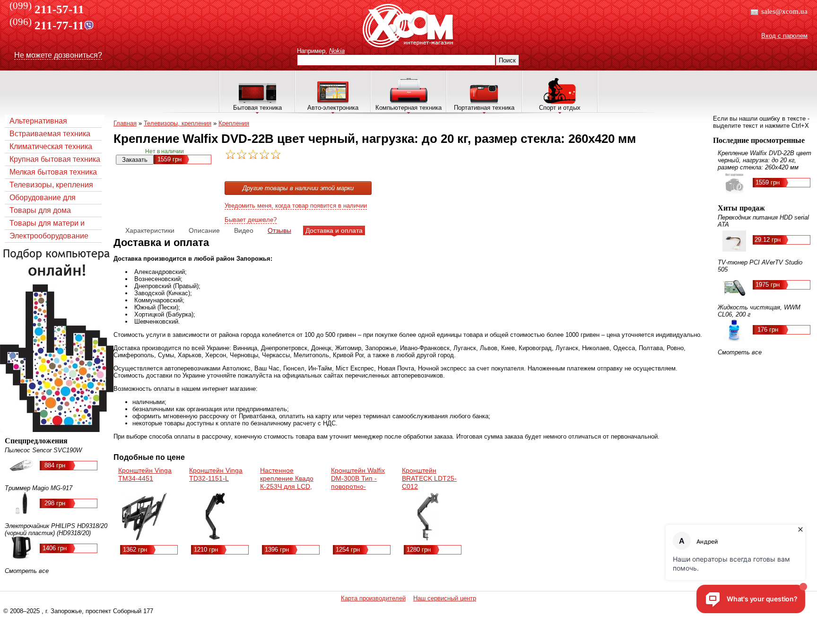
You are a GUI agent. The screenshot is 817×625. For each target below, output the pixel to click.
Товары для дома (40, 210)
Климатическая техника (50, 146)
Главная (125, 123)
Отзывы (279, 230)
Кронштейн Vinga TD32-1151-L (216, 474)
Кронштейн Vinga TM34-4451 (145, 474)
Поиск (507, 60)
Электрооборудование (48, 236)
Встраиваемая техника (49, 134)
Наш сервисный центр (444, 598)
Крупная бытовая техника (54, 159)
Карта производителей (373, 598)
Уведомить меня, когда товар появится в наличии (296, 205)
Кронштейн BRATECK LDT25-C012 (429, 478)
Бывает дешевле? (251, 219)
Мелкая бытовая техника (53, 172)
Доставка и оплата (334, 230)
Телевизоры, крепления (51, 185)
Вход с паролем (784, 35)
